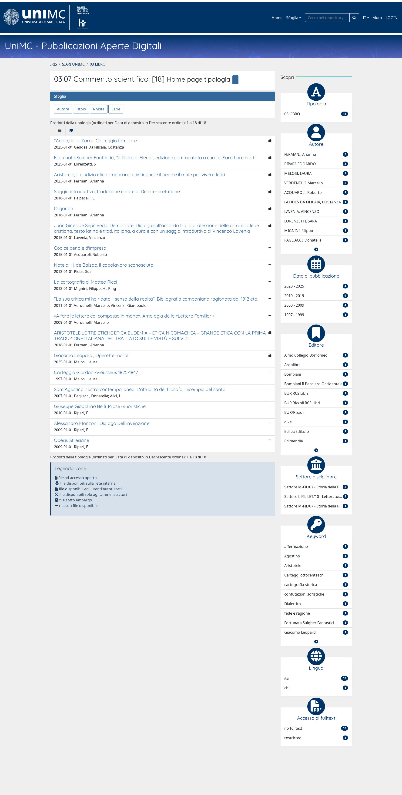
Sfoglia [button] (292, 17)
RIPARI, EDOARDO (315, 163)
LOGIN (391, 17)
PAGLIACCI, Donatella (315, 240)
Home (277, 17)
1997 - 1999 (315, 314)
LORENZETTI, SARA (315, 221)
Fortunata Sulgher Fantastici (315, 622)
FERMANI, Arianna (315, 154)
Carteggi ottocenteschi (315, 575)
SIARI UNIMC (73, 64)
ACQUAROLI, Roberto (315, 192)
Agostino (315, 556)
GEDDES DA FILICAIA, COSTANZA (315, 202)
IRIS (53, 64)
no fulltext (315, 728)
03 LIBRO (98, 64)
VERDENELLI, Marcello (315, 183)
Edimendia (315, 441)
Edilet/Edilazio (315, 431)
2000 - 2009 (315, 305)
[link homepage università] (83, 17)
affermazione (315, 546)
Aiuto (377, 17)
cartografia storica (315, 584)
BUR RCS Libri (315, 393)
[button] (316, 249)
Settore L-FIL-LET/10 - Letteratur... (315, 496)
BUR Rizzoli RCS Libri (315, 402)
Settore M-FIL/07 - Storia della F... (315, 487)
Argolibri (315, 364)
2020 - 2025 (315, 286)
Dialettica (315, 603)
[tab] (60, 130)
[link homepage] (36, 17)
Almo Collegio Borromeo (315, 355)
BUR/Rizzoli (315, 412)
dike (315, 421)
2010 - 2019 (315, 295)
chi (315, 687)
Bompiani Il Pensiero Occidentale (315, 383)
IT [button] (364, 17)
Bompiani (315, 374)
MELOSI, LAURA (315, 173)
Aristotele (315, 565)
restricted (315, 737)
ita (315, 678)
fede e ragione (315, 613)
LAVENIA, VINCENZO (315, 211)
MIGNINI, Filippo (315, 230)
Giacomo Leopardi (315, 632)
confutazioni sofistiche (315, 594)
